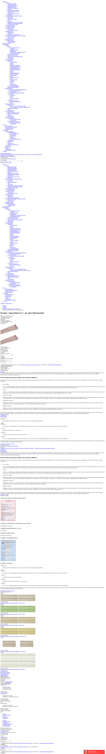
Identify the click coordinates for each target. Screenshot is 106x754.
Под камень (10, 18)
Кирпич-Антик (13, 75)
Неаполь (12, 81)
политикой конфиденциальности (55, 364)
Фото (11, 99)
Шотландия (12, 84)
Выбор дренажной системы (13, 112)
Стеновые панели (9, 31)
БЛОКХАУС (13, 51)
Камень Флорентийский (15, 68)
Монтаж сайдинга (9, 125)
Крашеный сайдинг (12, 7)
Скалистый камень (14, 77)
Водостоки (5, 722)
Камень (11, 64)
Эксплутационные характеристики (15, 56)
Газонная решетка (11, 41)
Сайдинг (7, 2)
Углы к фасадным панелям (13, 86)
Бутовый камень (13, 62)
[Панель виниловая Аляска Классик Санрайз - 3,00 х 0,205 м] (17, 634)
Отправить (3, 744)
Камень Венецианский (15, 65)
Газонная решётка (11, 118)
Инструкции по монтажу (15, 139)
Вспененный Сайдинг (10, 25)
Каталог (4, 1)
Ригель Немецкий (14, 85)
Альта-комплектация (12, 91)
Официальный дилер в (6, 155)
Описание (2, 371)
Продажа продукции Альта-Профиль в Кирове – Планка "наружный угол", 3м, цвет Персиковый (20, 154)
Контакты (5, 151)
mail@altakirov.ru (8, 682)
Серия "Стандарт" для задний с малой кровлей (20, 107)
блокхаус (5, 159)
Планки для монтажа (12, 19)
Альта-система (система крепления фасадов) (17, 89)
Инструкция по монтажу (13, 54)
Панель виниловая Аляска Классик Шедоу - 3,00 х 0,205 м (12, 602)
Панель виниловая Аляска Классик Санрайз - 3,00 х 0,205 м (13, 636)
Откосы (11, 96)
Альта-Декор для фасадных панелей (15, 22)
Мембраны (10, 14)
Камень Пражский (14, 67)
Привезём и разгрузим (17, 448)
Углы (9, 20)
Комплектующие (11, 26)
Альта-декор (10, 94)
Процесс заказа (3, 416)
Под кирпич (10, 16)
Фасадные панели (9, 59)
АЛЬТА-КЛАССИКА (14, 47)
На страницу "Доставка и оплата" (7, 443)
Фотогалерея (13, 134)
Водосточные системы (10, 103)
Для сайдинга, (3, 446)
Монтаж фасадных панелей (11, 127)
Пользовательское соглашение (6, 746)
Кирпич (12, 71)
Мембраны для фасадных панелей (15, 23)
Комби (11, 76)
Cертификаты (13, 138)
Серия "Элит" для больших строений (18, 106)
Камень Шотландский (15, 69)
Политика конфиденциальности (21, 746)
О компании (5, 130)
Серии (9, 46)
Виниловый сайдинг (12, 3)
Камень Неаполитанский (15, 66)
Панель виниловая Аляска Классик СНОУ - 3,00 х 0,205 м (12, 669)
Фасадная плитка (13, 79)
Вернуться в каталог (5, 677)
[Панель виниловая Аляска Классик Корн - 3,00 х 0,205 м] (17, 623)
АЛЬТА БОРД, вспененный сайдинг (18, 52)
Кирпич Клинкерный (14, 73)
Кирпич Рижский (14, 74)
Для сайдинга (11, 29)
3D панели (10, 21)
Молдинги (10, 33)
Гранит (11, 63)
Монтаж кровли (8, 129)
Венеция (12, 80)
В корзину (3, 357)
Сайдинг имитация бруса (13, 8)
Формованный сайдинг (13, 5)
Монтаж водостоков (9, 128)
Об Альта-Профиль (9, 131)
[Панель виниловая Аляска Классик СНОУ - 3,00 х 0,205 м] (17, 667)
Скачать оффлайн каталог (5, 153)
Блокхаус (10, 9)
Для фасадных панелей (12, 30)
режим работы (3, 156)
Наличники (12, 95)
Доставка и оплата (7, 43)
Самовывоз (45, 448)
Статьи (11, 136)
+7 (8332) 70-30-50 (12, 158)
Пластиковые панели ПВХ (13, 34)
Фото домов (10, 57)
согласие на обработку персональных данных (30, 364)
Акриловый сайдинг (12, 4)
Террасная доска (11, 42)
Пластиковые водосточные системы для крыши (15, 35)
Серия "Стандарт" (11, 36)
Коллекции (10, 60)
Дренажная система (9, 38)
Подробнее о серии (4, 414)
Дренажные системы (9, 111)
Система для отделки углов (13, 13)
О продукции (6, 44)
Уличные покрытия (9, 40)
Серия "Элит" (11, 37)
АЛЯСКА (12, 48)
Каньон (11, 70)
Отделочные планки (14, 98)
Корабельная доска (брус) (13, 10)
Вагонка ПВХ (11, 32)
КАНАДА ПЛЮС (14, 49)
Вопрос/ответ (13, 135)
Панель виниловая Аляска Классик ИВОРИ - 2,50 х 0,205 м (13, 651)
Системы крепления (9, 27)
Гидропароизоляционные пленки (17, 92)
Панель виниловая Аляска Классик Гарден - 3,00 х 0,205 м (12, 614)
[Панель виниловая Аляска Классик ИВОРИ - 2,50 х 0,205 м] (17, 649)
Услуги (4, 124)
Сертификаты (11, 58)
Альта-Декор (10, 12)
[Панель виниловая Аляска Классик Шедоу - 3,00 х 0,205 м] (17, 600)
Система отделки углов (13, 24)
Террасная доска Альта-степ (14, 121)
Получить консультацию (5, 683)
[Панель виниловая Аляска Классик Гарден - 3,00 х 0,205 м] (17, 611)
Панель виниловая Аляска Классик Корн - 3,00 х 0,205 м (12, 625)
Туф (11, 82)
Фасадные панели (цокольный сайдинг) (13, 15)
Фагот (11, 78)
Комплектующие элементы (13, 11)
